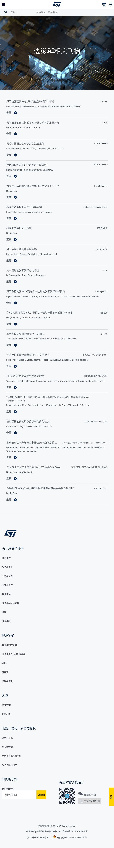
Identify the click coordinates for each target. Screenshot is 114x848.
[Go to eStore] (104, 5)
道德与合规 (7, 738)
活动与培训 (7, 681)
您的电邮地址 (8, 789)
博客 (4, 612)
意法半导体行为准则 (11, 756)
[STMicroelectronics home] (57, 4)
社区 (4, 663)
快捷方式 (6, 705)
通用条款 (6, 621)
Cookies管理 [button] (81, 831)
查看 (8, 112)
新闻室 (5, 672)
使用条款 (30, 831)
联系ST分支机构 (9, 645)
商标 (55, 831)
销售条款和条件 (44, 831)
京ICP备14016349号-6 (37, 837)
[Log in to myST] (111, 4)
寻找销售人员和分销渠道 (13, 654)
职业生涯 (6, 594)
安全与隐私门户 (9, 765)
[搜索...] (5, 12)
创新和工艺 (7, 585)
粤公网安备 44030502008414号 (71, 837)
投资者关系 (7, 567)
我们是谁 (6, 558)
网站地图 (6, 714)
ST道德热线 (7, 747)
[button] (3, 4)
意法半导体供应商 (10, 603)
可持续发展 (7, 576)
